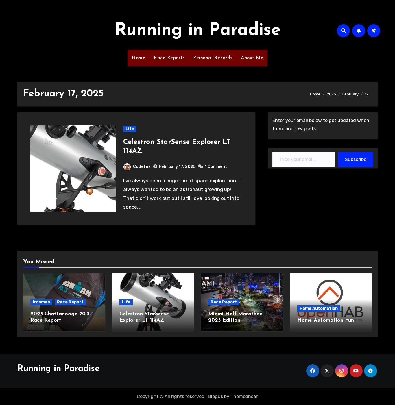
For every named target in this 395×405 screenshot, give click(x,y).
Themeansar (243, 396)
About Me (252, 58)
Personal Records (212, 58)
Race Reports (169, 58)
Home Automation (319, 308)
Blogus (215, 396)
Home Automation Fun (325, 320)
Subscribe (355, 159)
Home (138, 58)
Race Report (70, 302)
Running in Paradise (198, 30)
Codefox (142, 166)
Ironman (41, 302)
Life (129, 128)
